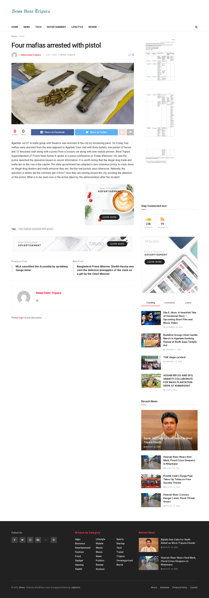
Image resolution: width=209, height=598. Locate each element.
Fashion (79, 552)
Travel (119, 552)
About (154, 587)
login (21, 317)
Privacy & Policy (179, 587)
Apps (77, 539)
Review (92, 27)
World (119, 564)
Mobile (99, 543)
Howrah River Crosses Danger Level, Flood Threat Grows (179, 498)
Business (80, 543)
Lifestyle (77, 27)
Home (14, 27)
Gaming (79, 564)
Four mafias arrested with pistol (36, 229)
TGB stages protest (174, 357)
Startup (120, 543)
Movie (99, 547)
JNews (22, 587)
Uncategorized (124, 560)
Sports (120, 539)
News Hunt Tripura (31, 55)
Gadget (79, 560)
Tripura (71, 55)
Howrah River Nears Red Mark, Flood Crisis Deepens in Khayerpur (179, 460)
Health (78, 569)
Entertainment (56, 27)
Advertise (164, 587)
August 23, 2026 (152, 447)
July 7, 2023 (51, 55)
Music (99, 552)
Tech (38, 27)
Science (100, 569)
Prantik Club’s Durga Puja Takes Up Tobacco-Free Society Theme (178, 479)
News (27, 27)
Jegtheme (75, 587)
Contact (194, 587)
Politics (100, 560)
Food (78, 556)
